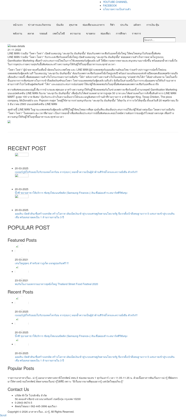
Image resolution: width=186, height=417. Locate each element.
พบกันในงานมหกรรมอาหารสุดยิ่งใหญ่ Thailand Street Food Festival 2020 (56, 284)
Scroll (3, 415)
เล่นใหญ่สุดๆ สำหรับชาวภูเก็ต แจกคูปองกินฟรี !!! (42, 263)
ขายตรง (90, 33)
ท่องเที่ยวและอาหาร (94, 24)
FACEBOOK (110, 5)
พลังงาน (17, 33)
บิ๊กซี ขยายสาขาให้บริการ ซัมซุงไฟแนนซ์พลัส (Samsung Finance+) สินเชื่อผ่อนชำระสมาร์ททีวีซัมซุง (71, 192)
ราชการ (136, 33)
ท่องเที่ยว (105, 33)
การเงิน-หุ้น (152, 24)
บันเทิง (60, 24)
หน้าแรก (18, 24)
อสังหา (137, 24)
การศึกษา (121, 33)
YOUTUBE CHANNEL (115, 2)
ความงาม (75, 33)
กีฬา (112, 24)
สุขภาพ (73, 24)
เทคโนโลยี (59, 33)
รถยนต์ (43, 33)
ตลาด (31, 33)
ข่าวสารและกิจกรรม (39, 24)
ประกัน (124, 24)
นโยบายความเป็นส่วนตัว (117, 9)
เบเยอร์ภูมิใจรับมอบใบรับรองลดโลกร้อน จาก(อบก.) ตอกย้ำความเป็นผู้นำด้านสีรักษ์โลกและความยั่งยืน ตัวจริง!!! (76, 172)
